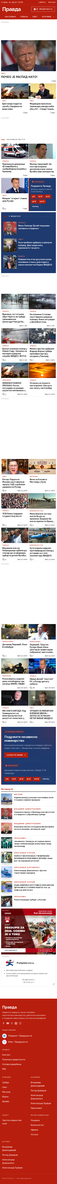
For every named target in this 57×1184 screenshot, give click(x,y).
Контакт (52, 2)
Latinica (42, 2)
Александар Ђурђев (41, 1103)
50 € (34, 201)
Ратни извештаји (40, 1115)
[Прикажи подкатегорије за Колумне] (54, 16)
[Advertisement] (28, 31)
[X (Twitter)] (12, 1023)
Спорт (5, 1115)
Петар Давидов (38, 1090)
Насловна (10, 17)
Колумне (46, 17)
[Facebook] (3, 1023)
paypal (35, 207)
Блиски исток (37, 1125)
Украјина (35, 1120)
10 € (40, 196)
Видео (5, 1097)
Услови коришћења (11, 1064)
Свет (35, 17)
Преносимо (36, 1108)
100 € (42, 201)
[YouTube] (7, 1023)
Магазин (6, 1092)
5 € (33, 196)
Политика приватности (13, 1059)
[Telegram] (16, 1023)
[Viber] (20, 1023)
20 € (48, 196)
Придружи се (45, 9)
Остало (34, 1134)
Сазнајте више (15, 755)
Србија (24, 17)
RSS (4, 1069)
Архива (5, 1101)
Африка (34, 1130)
